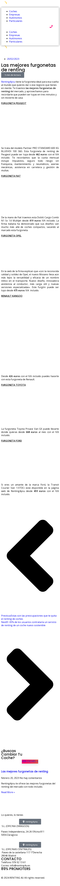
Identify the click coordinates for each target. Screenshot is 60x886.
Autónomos (15, 17)
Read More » (8, 792)
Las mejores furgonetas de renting (24, 771)
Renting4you (8, 81)
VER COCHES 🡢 (30, 761)
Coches (13, 11)
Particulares (15, 21)
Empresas (14, 14)
